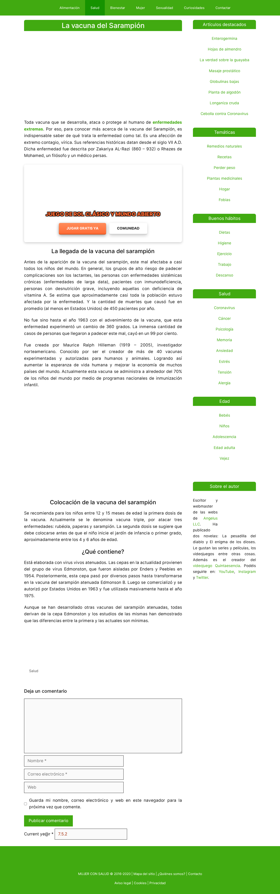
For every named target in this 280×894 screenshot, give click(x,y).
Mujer (140, 8)
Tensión (224, 372)
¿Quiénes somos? (171, 874)
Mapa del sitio (144, 874)
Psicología (224, 329)
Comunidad (128, 228)
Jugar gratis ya (82, 228)
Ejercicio (224, 254)
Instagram (247, 571)
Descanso (224, 275)
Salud (95, 8)
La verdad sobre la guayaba (224, 60)
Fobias (224, 200)
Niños (224, 426)
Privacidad (157, 883)
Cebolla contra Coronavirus (224, 113)
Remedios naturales (224, 146)
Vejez (224, 458)
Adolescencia (224, 437)
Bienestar (117, 8)
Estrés (224, 361)
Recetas (224, 157)
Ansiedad (224, 350)
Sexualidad (164, 8)
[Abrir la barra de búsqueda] (243, 8)
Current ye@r (39, 834)
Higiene (224, 243)
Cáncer (224, 318)
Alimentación (70, 8)
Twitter (202, 577)
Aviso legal (122, 883)
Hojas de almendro (224, 49)
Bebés (224, 415)
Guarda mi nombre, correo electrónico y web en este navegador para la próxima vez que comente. (105, 803)
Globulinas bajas (224, 81)
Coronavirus (224, 308)
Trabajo (224, 264)
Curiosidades (194, 8)
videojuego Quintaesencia (216, 566)
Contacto (195, 874)
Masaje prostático (224, 71)
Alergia (224, 383)
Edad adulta (224, 447)
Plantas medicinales (224, 178)
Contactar (223, 8)
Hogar (224, 189)
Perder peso (224, 167)
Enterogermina (224, 38)
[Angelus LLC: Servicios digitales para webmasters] (103, 644)
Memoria (224, 340)
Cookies (140, 883)
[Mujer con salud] (40, 8)
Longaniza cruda (224, 103)
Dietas (224, 232)
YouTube (226, 571)
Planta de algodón (224, 92)
